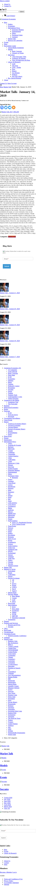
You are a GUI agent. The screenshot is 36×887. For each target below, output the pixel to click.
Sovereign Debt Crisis (15, 711)
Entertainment (16, 31)
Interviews (11, 55)
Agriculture (11, 571)
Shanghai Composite (18, 618)
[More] (13, 107)
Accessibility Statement (11, 883)
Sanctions (11, 707)
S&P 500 (15, 616)
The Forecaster (12, 404)
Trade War (11, 558)
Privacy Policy (8, 881)
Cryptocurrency (13, 664)
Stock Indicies (12, 605)
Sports (10, 391)
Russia (10, 540)
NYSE (14, 614)
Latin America (12, 503)
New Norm (11, 693)
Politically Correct (13, 386)
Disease (10, 465)
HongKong (11, 486)
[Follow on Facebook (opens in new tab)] (2, 9)
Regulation (11, 388)
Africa (10, 443)
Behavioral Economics (11, 407)
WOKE (10, 731)
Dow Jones (15, 609)
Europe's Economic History (16, 429)
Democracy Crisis (13, 463)
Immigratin (11, 680)
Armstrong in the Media (11, 400)
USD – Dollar (16, 67)
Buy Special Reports (14, 78)
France (10, 479)
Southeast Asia (12, 549)
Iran (9, 494)
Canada (10, 450)
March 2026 (8, 806)
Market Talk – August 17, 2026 (10, 357)
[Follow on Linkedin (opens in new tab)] (1, 9)
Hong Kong (8, 436)
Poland (10, 530)
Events (6, 42)
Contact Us (7, 6)
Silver (14, 601)
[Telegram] (10, 107)
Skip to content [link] (5, 1)
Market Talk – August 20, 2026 (10, 309)
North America (12, 521)
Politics (10, 24)
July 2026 (7, 799)
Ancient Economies (14, 425)
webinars (7, 637)
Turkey (10, 560)
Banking (6, 406)
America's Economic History (17, 424)
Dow (13, 69)
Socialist (10, 389)
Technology (12, 619)
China (10, 458)
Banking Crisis (12, 641)
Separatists (11, 709)
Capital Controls (13, 646)
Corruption (11, 663)
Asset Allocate (12, 371)
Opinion (10, 384)
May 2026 (7, 803)
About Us (7, 4)
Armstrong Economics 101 (12, 368)
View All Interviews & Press (21, 60)
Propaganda (12, 704)
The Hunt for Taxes (14, 718)
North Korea (12, 526)
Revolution (11, 535)
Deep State (11, 375)
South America (12, 546)
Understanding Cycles (15, 397)
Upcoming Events (9, 634)
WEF (9, 729)
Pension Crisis (12, 695)
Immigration (8, 440)
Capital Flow (12, 648)
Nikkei (14, 612)
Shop (5, 44)
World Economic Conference (17, 636)
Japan (10, 501)
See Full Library (17, 76)
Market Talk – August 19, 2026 (10, 325)
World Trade (12, 734)
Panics (10, 434)
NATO (10, 689)
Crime (10, 461)
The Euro (15, 65)
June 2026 (7, 801)
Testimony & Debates (19, 58)
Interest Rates (12, 592)
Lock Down (12, 504)
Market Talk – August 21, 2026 (10, 293)
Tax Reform (16, 73)
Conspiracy (11, 659)
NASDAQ (15, 610)
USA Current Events (18, 524)
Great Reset (11, 483)
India (9, 490)
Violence (11, 725)
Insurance (11, 492)
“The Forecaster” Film (19, 56)
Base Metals (16, 596)
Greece (10, 485)
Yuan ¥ (14, 591)
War (9, 727)
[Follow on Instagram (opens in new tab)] (5, 9)
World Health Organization (16, 733)
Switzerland (12, 553)
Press (9, 700)
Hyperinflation (12, 433)
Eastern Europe (13, 468)
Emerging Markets (18, 30)
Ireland (10, 495)
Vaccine (10, 564)
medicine (11, 510)
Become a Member (6, 872)
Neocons (11, 691)
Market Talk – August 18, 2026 (10, 341)
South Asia (11, 548)
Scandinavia (12, 542)
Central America (13, 456)
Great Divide (8, 420)
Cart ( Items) (10, 16)
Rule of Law (12, 539)
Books (6, 409)
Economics (11, 26)
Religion (10, 706)
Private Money (12, 702)
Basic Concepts (17, 51)
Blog (5, 22)
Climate (10, 657)
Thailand (11, 556)
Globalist (11, 673)
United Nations (13, 724)
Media (10, 508)
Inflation (10, 380)
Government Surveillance (12, 418)
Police (10, 531)
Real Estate (11, 603)
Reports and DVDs (14, 625)
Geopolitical (12, 671)
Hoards (10, 431)
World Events (8, 639)
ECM (10, 377)
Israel (9, 497)
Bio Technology (13, 643)
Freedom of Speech (14, 668)
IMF (9, 679)
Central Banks (12, 652)
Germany (15, 37)
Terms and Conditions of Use (13, 879)
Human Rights (12, 677)
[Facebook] (2, 107)
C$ (13, 582)
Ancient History (13, 427)
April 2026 (7, 805)
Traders (10, 720)
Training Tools (12, 395)
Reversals (11, 416)
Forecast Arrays (13, 415)
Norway (10, 528)
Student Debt (12, 713)
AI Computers (12, 370)
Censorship (11, 454)
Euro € (14, 583)
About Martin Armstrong (16, 48)
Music (10, 382)
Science (10, 544)
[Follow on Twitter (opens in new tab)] (4, 9)
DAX (14, 607)
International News (14, 28)
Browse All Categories (15, 40)
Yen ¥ (14, 589)
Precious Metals (13, 594)
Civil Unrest (12, 654)
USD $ (14, 587)
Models (10, 49)
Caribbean (11, 452)
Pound (14, 585)
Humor (6, 438)
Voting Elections (13, 398)
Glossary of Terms (18, 53)
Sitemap (6, 884)
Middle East (12, 513)
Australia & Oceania (14, 445)
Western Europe (13, 565)
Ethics (14, 33)
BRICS (10, 645)
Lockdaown (12, 506)
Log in (14, 872)
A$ (13, 580)
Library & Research (14, 62)
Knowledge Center (10, 46)
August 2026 (8, 797)
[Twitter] (6, 107)
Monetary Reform (13, 688)
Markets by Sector (10, 569)
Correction (11, 661)
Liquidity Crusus (13, 686)
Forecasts (7, 411)
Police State (11, 697)
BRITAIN (11, 449)
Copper (14, 598)
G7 (9, 670)
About (6, 80)
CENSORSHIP (13, 650)
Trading (10, 393)
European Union (17, 35)
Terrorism (11, 716)
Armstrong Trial (13, 402)
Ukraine (10, 562)
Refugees (15, 477)
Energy (10, 576)
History (14, 71)
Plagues (6, 621)
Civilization (11, 655)
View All (7, 808)
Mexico (10, 512)
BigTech (10, 447)
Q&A (6, 628)
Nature (10, 519)
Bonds (10, 573)
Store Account (12, 83)
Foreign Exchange (14, 578)
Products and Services (11, 623)
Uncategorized (8, 632)
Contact (6, 863)
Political (14, 74)
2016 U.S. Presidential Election (22, 522)
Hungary (11, 488)
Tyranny (10, 722)
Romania (11, 537)
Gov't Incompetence (14, 675)
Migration (11, 517)
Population (11, 698)
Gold (13, 64)
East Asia (11, 467)
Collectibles (11, 459)
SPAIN (10, 551)
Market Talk (12, 39)
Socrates (10, 627)
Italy (9, 499)
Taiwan (10, 555)
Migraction (11, 515)
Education (11, 666)
